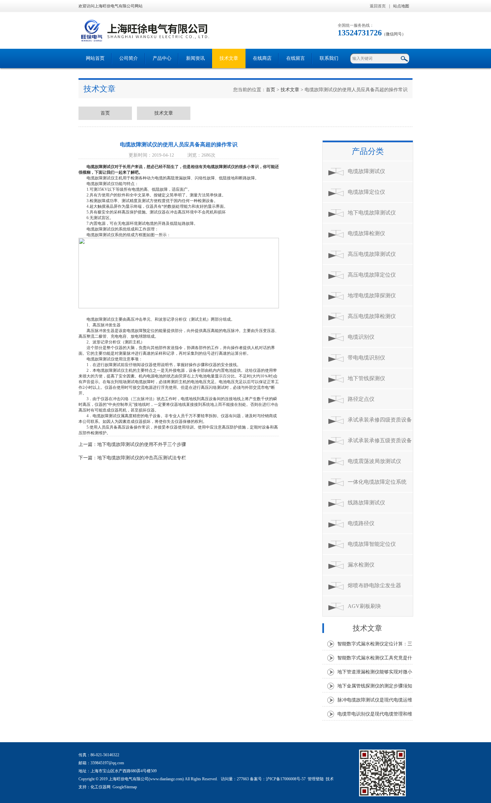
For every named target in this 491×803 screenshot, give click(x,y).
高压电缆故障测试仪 (372, 254)
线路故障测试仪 (366, 502)
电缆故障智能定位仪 (372, 544)
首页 (270, 89)
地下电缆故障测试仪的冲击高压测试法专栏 (141, 457)
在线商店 (262, 58)
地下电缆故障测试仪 (372, 212)
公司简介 (128, 58)
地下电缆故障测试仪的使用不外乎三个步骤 (141, 444)
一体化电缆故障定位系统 (377, 482)
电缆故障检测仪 (366, 233)
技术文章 (228, 58)
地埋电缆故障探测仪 (372, 295)
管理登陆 (316, 779)
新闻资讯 (195, 58)
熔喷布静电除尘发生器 (374, 585)
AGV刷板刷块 (364, 606)
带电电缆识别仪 (366, 357)
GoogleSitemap (125, 787)
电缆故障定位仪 (366, 192)
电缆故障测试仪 (101, 166)
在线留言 (295, 58)
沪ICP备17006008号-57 (286, 779)
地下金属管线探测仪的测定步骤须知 (374, 685)
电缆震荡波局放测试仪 (374, 461)
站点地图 (401, 6)
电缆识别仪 (361, 337)
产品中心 (162, 58)
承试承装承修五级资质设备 (380, 440)
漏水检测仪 (361, 565)
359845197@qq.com (107, 763)
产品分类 (368, 151)
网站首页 (95, 58)
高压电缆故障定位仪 (372, 275)
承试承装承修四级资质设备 (380, 420)
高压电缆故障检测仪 (372, 316)
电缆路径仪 (361, 523)
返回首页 (378, 6)
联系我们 (329, 58)
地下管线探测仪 (366, 378)
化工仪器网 (101, 787)
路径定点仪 (361, 399)
